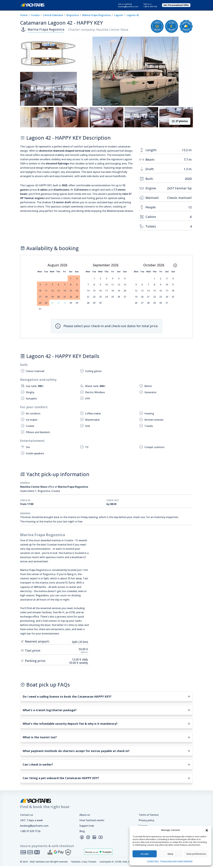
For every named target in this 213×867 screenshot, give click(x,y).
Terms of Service (148, 815)
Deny (170, 853)
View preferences (196, 853)
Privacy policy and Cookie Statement (176, 861)
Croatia (35, 15)
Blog (82, 831)
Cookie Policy (153, 861)
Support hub (86, 825)
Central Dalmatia (53, 15)
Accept (145, 853)
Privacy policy (146, 820)
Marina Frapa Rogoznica (96, 15)
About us (84, 815)
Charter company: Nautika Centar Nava (98, 29)
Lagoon (118, 15)
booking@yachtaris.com (34, 825)
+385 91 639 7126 (30, 831)
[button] (206, 830)
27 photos (181, 121)
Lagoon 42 (133, 15)
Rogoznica (72, 15)
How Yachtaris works (91, 820)
